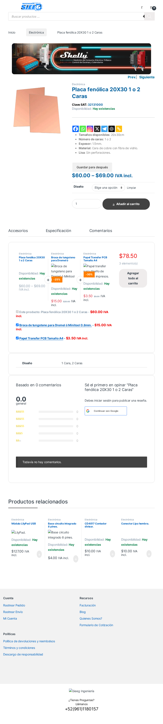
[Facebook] (75, 129)
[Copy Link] (119, 129)
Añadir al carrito (128, 204)
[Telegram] (104, 129)
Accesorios (18, 231)
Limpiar (131, 187)
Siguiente (147, 77)
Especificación (58, 231)
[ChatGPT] (111, 129)
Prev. (132, 77)
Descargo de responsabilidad (23, 654)
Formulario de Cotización (96, 625)
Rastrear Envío (13, 612)
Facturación (88, 605)
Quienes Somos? (91, 618)
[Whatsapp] (83, 129)
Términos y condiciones (19, 647)
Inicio (11, 32)
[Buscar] (149, 16)
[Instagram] (90, 129)
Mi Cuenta (10, 618)
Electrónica (36, 32)
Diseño (79, 186)
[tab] (18, 232)
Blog (83, 612)
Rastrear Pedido (14, 605)
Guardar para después (92, 167)
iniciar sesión (102, 400)
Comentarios (100, 231)
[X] (97, 129)
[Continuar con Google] (88, 411)
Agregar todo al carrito (133, 278)
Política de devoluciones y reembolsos (29, 641)
